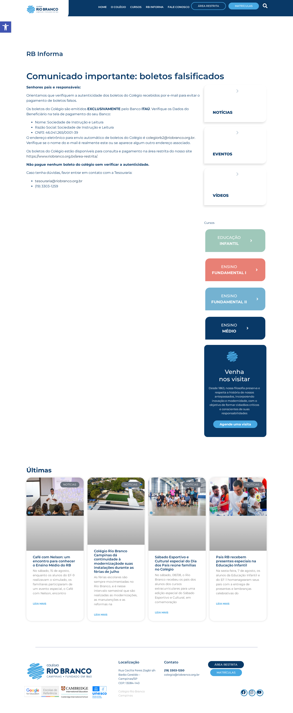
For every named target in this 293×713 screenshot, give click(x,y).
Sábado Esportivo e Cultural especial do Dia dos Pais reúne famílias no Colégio (176, 563)
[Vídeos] (237, 174)
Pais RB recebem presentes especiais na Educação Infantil (236, 561)
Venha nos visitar (234, 375)
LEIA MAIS (39, 603)
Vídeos (221, 195)
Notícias (223, 112)
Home (102, 7)
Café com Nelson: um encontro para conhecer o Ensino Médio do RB (54, 561)
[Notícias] (237, 91)
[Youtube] (260, 692)
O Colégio (118, 7)
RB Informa (154, 7)
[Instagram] (252, 692)
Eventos (222, 154)
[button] (265, 5)
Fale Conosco (178, 7)
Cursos (136, 7)
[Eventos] (237, 133)
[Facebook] (244, 692)
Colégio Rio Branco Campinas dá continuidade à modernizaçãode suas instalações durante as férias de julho (114, 561)
